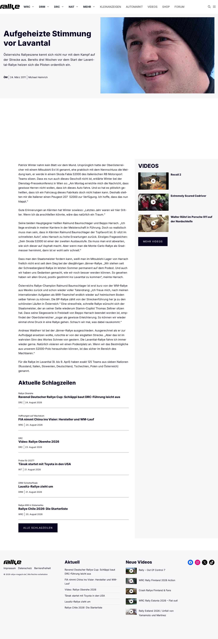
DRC (57, 6)
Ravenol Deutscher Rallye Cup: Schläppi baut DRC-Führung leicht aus (69, 397)
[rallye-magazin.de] (10, 6)
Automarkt (134, 6)
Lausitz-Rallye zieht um (35, 486)
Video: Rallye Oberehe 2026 (38, 441)
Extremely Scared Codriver (188, 195)
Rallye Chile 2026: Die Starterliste (43, 509)
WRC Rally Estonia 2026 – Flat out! (158, 600)
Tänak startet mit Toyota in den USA (44, 464)
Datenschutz (25, 568)
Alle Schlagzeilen (38, 527)
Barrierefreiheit (42, 568)
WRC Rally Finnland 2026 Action (157, 580)
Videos (152, 6)
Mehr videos (153, 241)
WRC (27, 6)
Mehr (87, 6)
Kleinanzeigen (110, 6)
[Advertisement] (109, 128)
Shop (166, 6)
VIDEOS (148, 166)
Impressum (10, 568)
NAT (71, 6)
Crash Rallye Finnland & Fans (155, 590)
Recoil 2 (176, 174)
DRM (42, 6)
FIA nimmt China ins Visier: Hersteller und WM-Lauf (56, 419)
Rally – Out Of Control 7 (152, 569)
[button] (210, 6)
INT (20, 469)
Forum (179, 6)
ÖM (6, 77)
